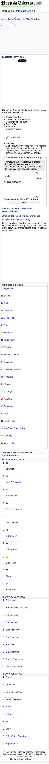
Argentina (8, 288)
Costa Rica (8, 318)
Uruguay (7, 436)
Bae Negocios (12, 637)
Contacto (14, 759)
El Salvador (9, 340)
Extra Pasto (11, 563)
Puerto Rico (9, 421)
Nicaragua (8, 391)
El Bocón (10, 714)
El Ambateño (12, 496)
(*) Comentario (21, 198)
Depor (8, 729)
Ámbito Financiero (14, 659)
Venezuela (8, 443)
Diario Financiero (14, 666)
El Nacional (11, 590)
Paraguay (8, 406)
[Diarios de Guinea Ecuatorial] (27, 518)
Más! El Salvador (13, 482)
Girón (8, 576)
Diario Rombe (12, 522)
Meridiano (10, 684)
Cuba (6, 325)
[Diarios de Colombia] (27, 559)
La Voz (5, 455)
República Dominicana (14, 428)
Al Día (8, 707)
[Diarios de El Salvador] (27, 465)
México (7, 384)
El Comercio (11, 536)
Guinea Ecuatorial (12, 369)
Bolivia (6, 296)
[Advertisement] (24, 40)
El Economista (12, 615)
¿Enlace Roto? (13, 137)
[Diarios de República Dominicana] (27, 585)
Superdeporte (12, 743)
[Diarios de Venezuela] (27, 545)
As (7, 721)
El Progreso (11, 549)
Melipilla (6, 219)
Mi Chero (10, 469)
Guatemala (8, 362)
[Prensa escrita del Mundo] (21, 6)
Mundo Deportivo (14, 699)
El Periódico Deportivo (16, 736)
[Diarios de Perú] (27, 532)
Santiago (27, 219)
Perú (5, 414)
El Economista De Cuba (17, 608)
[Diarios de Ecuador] (27, 492)
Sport (8, 677)
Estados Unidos (11, 355)
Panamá (7, 399)
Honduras (8, 377)
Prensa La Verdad (14, 509)
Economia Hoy (12, 630)
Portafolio (10, 644)
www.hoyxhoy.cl (13, 129)
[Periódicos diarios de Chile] (3, 57)
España (7, 347)
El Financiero (12, 622)
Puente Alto (16, 219)
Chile (6, 303)
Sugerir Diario (25, 759)
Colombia (8, 310)
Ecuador (7, 332)
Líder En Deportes (14, 692)
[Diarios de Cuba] (27, 572)
